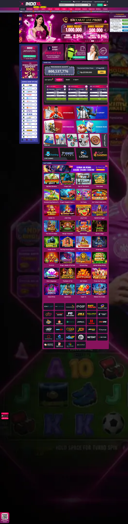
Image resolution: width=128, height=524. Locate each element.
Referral (98, 9)
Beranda (22, 9)
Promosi (105, 9)
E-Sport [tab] (75, 80)
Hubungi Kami (87, 2)
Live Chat (77, 2)
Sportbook (29, 9)
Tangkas (84, 9)
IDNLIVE (50, 9)
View (102, 70)
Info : (21, 11)
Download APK (66, 2)
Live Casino (78, 9)
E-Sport (36, 9)
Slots (43, 9)
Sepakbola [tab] (59, 80)
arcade (57, 9)
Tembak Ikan (91, 9)
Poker (63, 9)
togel (70, 9)
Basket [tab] (68, 80)
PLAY (56, 99)
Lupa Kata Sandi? (99, 2)
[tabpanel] (76, 93)
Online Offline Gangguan (30, 139)
